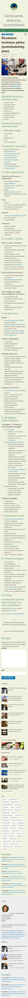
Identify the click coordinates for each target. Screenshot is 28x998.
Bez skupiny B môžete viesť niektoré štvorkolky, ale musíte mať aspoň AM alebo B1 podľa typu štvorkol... (13, 866)
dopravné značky (20, 815)
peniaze (20, 828)
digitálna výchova (7, 810)
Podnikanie (10, 34)
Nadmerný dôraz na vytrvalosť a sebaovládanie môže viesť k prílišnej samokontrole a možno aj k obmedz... (13, 979)
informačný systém (17, 820)
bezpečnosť (15, 802)
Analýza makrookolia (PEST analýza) (14, 324)
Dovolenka (16, 938)
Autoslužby (4, 926)
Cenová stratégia (9, 429)
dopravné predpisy (7, 815)
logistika (22, 825)
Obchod (11, 938)
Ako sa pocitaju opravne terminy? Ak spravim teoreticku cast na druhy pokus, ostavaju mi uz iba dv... (13, 986)
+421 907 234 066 (6, 917)
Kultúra (3, 938)
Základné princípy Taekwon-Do (15, 763)
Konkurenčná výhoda (10, 157)
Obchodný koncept (9, 151)
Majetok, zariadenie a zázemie (12, 192)
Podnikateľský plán (6, 936)
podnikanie (9, 614)
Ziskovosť (7, 162)
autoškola (5, 802)
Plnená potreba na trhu (10, 155)
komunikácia (21, 823)
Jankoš (15, 960)
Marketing (20, 936)
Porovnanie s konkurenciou (12, 390)
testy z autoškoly (17, 841)
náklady (5, 828)
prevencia (5, 833)
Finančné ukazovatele (10, 587)
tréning (4, 844)
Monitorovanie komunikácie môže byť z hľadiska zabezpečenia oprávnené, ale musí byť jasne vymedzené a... (13, 892)
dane (12, 807)
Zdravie (20, 934)
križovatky (5, 825)
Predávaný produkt (9, 153)
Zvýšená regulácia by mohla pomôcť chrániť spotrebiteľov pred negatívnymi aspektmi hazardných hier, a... (13, 993)
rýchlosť (19, 836)
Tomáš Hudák (16, 967)
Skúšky (7, 938)
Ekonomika (14, 934)
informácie (6, 823)
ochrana (13, 828)
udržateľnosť (13, 844)
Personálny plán (8, 544)
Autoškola (3, 932)
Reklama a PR (15, 930)
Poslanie (6, 202)
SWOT (23, 934)
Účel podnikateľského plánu (12, 166)
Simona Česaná (17, 950)
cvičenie (5, 807)
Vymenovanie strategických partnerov (15, 215)
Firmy (3, 34)
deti (18, 807)
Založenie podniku (9, 187)
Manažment (14, 932)
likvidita (14, 825)
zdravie (18, 846)
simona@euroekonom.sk (7, 915)
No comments (20, 960)
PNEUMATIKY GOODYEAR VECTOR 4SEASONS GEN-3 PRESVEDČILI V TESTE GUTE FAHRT (16, 787)
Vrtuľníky (21, 930)
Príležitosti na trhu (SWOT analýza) (14, 331)
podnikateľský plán (19, 614)
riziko (19, 833)
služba (18, 153)
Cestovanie (23, 924)
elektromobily (14, 817)
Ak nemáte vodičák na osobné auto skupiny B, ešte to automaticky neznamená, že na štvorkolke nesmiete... (13, 859)
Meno (2, 670)
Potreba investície (9, 168)
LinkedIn (3, 920)
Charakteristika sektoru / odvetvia (14, 320)
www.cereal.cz (12, 610)
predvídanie (15, 830)
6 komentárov (17, 765)
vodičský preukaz (7, 846)
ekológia (5, 817)
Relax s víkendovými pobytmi (15, 778)
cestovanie (18, 804)
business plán (16, 86)
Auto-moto (4, 924)
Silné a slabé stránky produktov (13, 279)
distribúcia (18, 810)
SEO (10, 930)
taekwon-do (6, 841)
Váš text (4, 648)
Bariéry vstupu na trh (10, 335)
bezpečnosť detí (7, 804)
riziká (4, 836)
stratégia (12, 838)
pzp (12, 833)
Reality (8, 932)
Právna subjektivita (9, 183)
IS (13, 823)
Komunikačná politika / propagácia (14, 442)
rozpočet (12, 836)
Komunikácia (17, 924)
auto (4, 799)
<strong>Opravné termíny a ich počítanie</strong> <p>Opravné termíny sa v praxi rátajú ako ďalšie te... (13, 878)
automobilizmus (14, 799)
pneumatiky (6, 830)
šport (4, 849)
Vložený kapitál (8, 562)
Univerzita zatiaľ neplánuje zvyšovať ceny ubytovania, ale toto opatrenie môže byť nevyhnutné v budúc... (14, 885)
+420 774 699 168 (6, 919)
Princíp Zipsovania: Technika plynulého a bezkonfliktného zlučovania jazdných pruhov (15, 698)
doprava (14, 812)
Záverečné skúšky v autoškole (15, 757)
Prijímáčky (20, 932)
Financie (9, 934)
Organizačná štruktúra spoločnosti (14, 519)
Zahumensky (6, 54)
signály (4, 838)
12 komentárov (16, 759)
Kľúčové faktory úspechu (11, 160)
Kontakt (10, 926)
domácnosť (5, 812)
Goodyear (5, 820)
